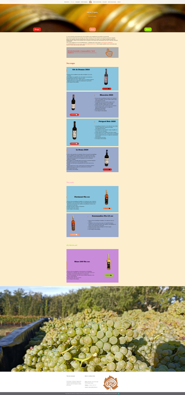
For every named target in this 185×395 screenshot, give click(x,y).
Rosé (92, 29)
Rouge (37, 29)
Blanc (148, 29)
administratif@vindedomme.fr (89, 44)
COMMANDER (106, 89)
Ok (118, 393)
